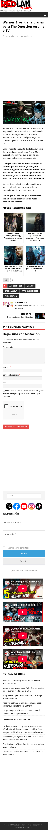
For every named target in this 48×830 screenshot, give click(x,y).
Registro (24, 561)
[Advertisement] (24, 71)
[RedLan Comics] (16, 10)
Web (5, 382)
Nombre (6, 367)
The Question (11, 296)
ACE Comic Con (16, 286)
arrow (30, 286)
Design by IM (37, 825)
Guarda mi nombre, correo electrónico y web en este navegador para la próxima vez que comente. (23, 393)
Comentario (8, 347)
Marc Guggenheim (29, 291)
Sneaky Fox (28, 36)
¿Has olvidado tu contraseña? (24, 570)
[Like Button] (6, 280)
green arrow (11, 291)
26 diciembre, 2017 (12, 36)
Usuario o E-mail (12, 522)
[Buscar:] (24, 495)
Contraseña (9, 534)
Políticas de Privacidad (24, 827)
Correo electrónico (11, 375)
